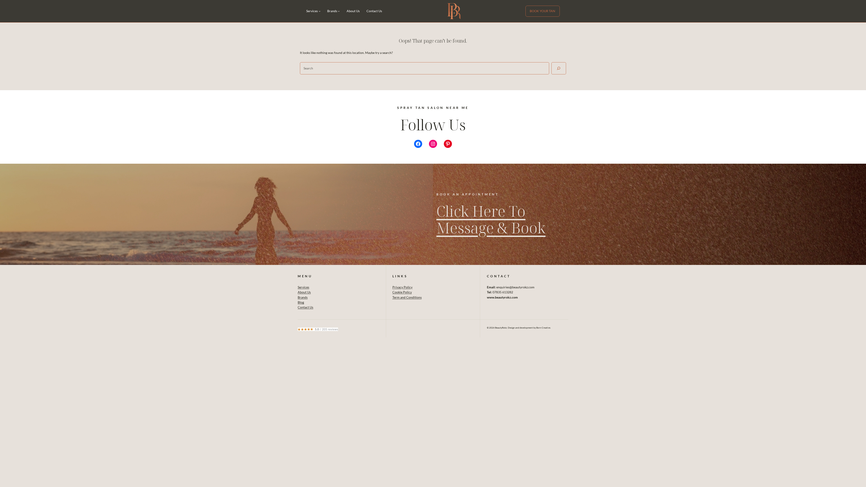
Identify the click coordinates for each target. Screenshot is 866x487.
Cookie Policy (402, 292)
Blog (301, 302)
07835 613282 (503, 292)
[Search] (558, 68)
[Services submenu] (319, 11)
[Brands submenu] (339, 11)
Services (303, 287)
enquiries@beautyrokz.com (515, 287)
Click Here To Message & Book (491, 219)
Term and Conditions (407, 297)
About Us (304, 292)
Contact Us (305, 307)
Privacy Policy (402, 287)
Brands (303, 297)
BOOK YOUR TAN (542, 11)
